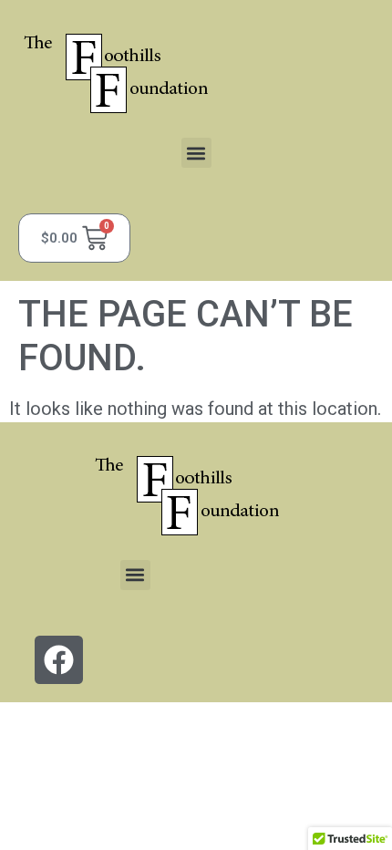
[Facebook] (59, 660)
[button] (196, 153)
